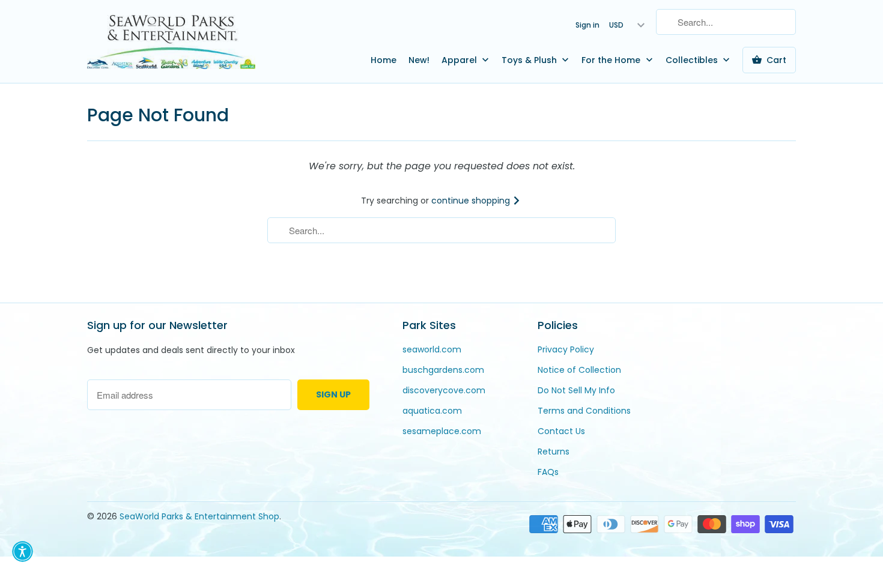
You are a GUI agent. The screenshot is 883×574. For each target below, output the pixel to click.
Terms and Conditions (584, 411)
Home (383, 60)
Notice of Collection (579, 370)
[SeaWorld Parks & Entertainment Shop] (171, 41)
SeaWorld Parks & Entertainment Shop (199, 516)
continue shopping (471, 201)
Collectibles (693, 60)
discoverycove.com (443, 390)
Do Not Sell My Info (576, 390)
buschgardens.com (443, 370)
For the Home (612, 60)
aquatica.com (432, 411)
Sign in (587, 25)
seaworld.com (431, 349)
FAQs (548, 472)
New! (418, 60)
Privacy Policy (566, 349)
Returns (553, 452)
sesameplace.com (441, 431)
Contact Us (561, 431)
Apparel (460, 60)
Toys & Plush (530, 60)
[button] (22, 551)
